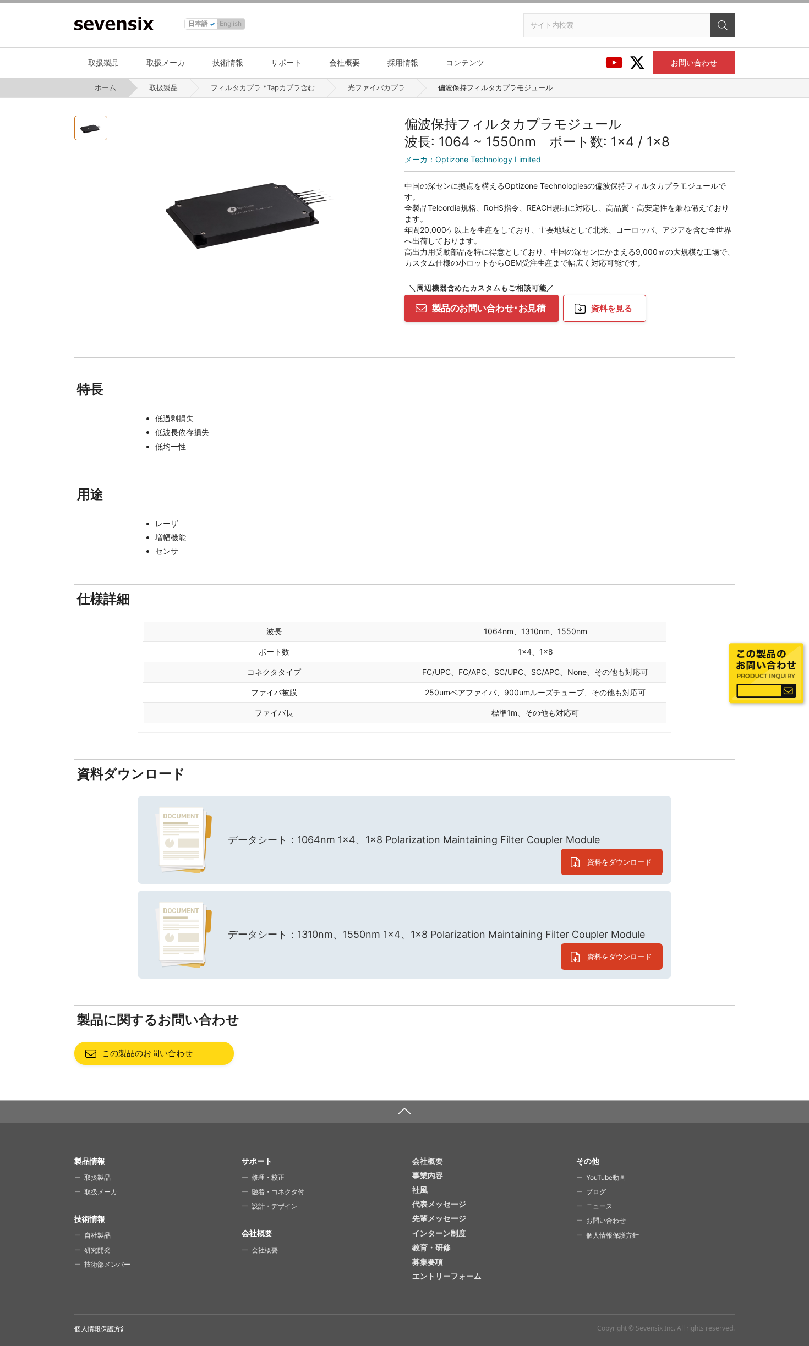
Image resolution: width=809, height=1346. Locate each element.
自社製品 (97, 1235)
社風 (420, 1189)
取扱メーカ (165, 62)
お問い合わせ (694, 62)
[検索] (722, 25)
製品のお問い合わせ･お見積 (488, 308)
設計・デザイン (275, 1206)
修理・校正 (268, 1177)
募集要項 (427, 1261)
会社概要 (344, 62)
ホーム (105, 87)
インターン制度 (439, 1233)
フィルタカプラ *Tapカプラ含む (263, 87)
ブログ (596, 1192)
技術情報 (227, 62)
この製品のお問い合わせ (147, 1053)
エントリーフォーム (447, 1276)
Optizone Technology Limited (472, 159)
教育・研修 (431, 1247)
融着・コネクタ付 (278, 1192)
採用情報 (402, 62)
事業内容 (427, 1175)
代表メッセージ (439, 1203)
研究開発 (97, 1250)
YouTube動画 (606, 1177)
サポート (286, 62)
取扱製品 (103, 62)
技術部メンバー (107, 1264)
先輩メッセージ (439, 1218)
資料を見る (611, 308)
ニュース (599, 1206)
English (231, 23)
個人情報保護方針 (612, 1235)
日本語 (198, 23)
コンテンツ (465, 62)
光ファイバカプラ (376, 87)
